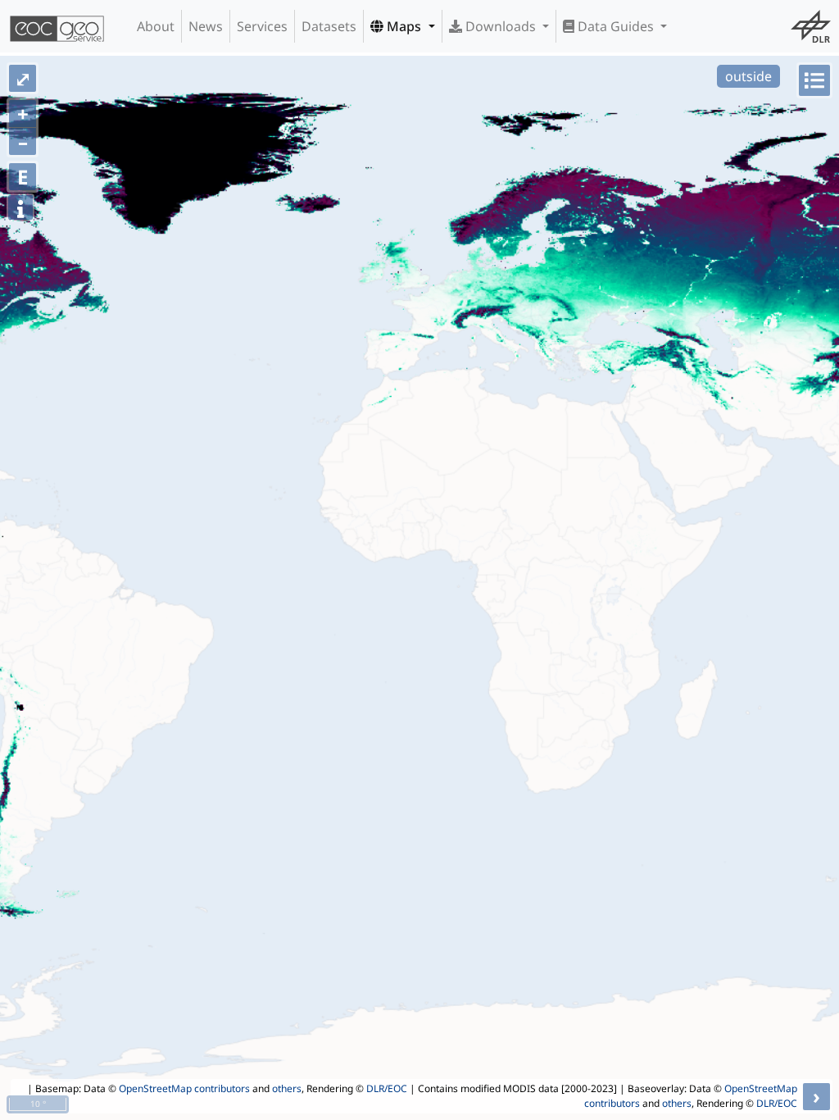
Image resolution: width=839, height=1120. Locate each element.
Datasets (329, 26)
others (287, 1088)
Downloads (500, 26)
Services (262, 26)
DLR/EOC (386, 1088)
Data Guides (615, 26)
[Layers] (814, 80)
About (156, 26)
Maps (403, 26)
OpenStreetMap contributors (184, 1088)
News (205, 26)
